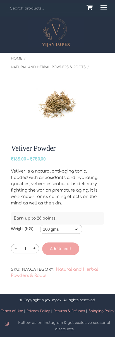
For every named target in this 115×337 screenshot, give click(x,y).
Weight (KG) (22, 228)
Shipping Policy (101, 311)
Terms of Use (12, 311)
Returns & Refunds (69, 311)
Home (16, 58)
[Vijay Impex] (56, 45)
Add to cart (60, 249)
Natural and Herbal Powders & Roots (48, 67)
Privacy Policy (38, 311)
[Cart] (89, 7)
